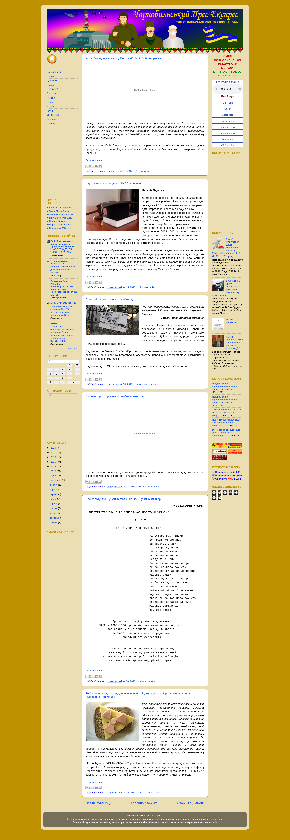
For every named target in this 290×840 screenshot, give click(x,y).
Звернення (53, 114)
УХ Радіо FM (228, 145)
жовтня (54, 484)
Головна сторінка (144, 803)
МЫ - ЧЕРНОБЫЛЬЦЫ (63, 303)
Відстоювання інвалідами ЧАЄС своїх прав (114, 183)
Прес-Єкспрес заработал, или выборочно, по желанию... (226, 422)
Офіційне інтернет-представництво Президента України (62, 244)
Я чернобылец (59, 261)
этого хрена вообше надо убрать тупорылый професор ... (226, 432)
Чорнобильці (54, 72)
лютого (54, 522)
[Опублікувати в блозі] (90, 166)
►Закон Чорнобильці (58, 211)
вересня (54, 489)
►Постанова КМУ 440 (59, 228)
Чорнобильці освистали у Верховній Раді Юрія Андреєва (123, 58)
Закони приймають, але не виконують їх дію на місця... (227, 412)
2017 (54, 452)
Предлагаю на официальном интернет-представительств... (225, 386)
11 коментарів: (147, 287)
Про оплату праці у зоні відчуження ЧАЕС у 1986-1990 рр (123, 499)
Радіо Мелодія (228, 133)
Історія (50, 106)
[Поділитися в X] (93, 166)
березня (54, 517)
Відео (50, 102)
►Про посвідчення (57, 221)
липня (53, 499)
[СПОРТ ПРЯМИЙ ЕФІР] (220, 447)
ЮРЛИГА (55, 323)
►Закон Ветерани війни (60, 214)
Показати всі (72, 348)
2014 (54, 466)
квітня (53, 513)
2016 (54, 457)
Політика (51, 123)
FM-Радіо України (227, 82)
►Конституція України (59, 207)
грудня (54, 475)
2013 (54, 471)
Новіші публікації (98, 803)
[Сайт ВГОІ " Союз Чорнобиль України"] (235, 453)
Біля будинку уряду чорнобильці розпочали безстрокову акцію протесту (226, 287)
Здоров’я (52, 119)
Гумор (50, 110)
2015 (54, 461)
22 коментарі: (143, 171)
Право (50, 76)
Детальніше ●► (94, 160)
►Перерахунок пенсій (59, 224)
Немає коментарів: (146, 384)
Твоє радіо (227, 139)
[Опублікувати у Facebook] (96, 166)
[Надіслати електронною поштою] (87, 166)
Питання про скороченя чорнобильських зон (115, 396)
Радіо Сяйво (227, 121)
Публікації (52, 89)
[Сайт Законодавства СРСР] (219, 459)
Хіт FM (227, 108)
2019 (54, 447)
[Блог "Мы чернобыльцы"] (235, 447)
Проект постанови (231, 321)
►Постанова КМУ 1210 (59, 217)
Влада (50, 85)
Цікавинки (52, 80)
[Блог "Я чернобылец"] (220, 453)
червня (54, 503)
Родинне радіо (228, 127)
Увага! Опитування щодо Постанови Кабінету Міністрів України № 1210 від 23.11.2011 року (226, 248)
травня (54, 508)
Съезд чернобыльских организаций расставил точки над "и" (234, 342)
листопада (56, 480)
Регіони (51, 97)
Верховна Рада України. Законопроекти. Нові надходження (62, 285)
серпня (54, 494)
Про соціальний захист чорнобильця (110, 299)
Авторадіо (227, 114)
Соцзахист (52, 93)
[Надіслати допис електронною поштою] (88, 171)
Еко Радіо (227, 102)
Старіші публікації (191, 803)
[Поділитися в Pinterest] (100, 166)
